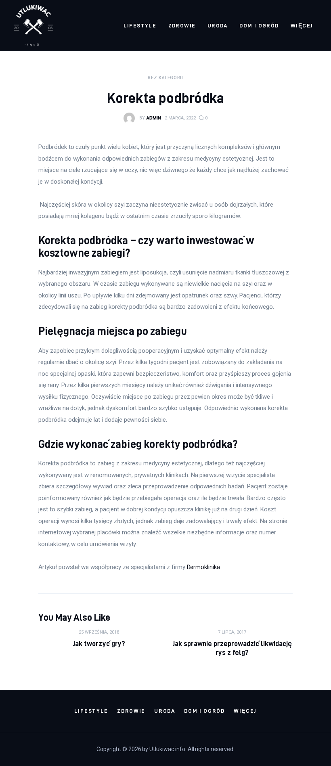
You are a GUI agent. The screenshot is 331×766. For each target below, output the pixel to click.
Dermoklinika (203, 567)
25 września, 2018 (99, 632)
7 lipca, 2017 (232, 632)
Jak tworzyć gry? (99, 643)
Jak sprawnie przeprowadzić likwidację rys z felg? (232, 648)
